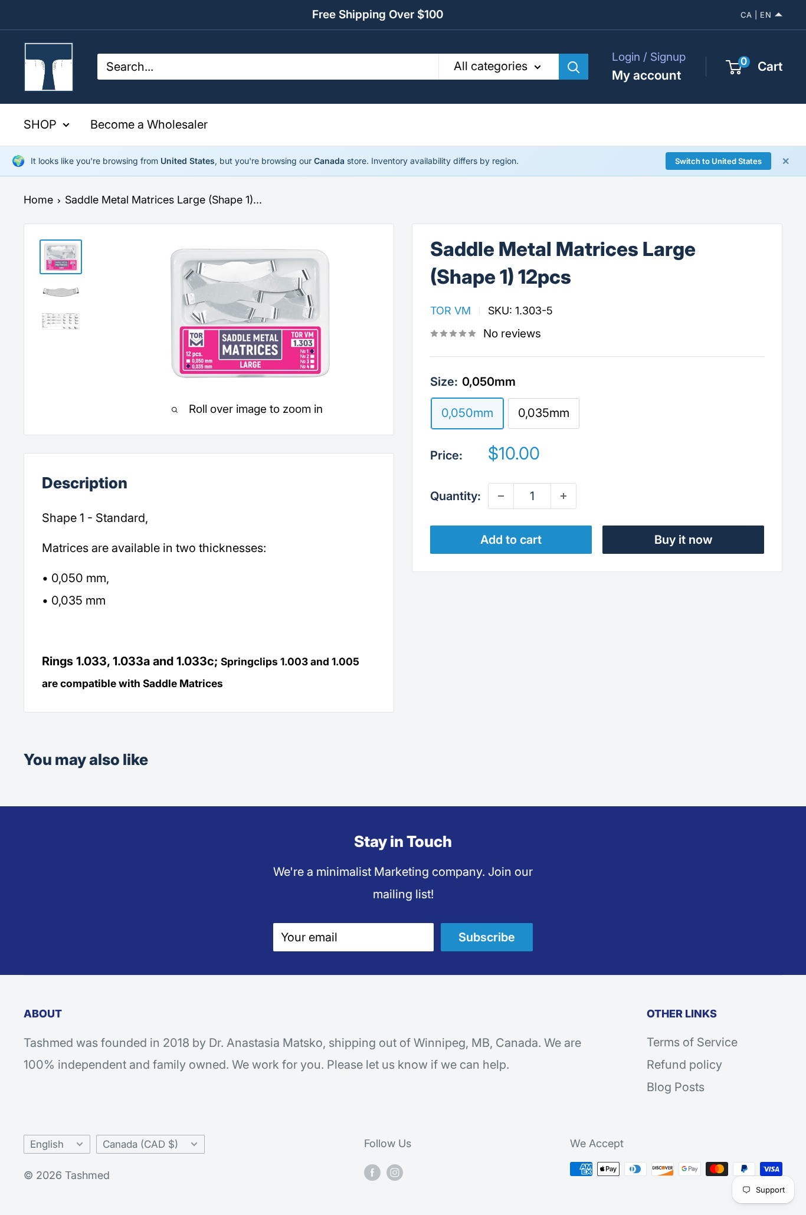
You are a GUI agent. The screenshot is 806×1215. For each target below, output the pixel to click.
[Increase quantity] (563, 496)
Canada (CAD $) (140, 1144)
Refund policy (684, 1065)
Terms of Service (692, 1042)
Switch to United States (718, 161)
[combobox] (267, 67)
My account (646, 75)
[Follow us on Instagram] (394, 1172)
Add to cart (511, 540)
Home (38, 199)
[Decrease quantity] (501, 496)
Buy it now (683, 540)
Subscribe (486, 937)
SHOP (40, 124)
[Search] (573, 67)
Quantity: (455, 496)
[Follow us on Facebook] (372, 1172)
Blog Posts (676, 1087)
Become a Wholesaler (149, 124)
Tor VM (450, 310)
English (47, 1144)
